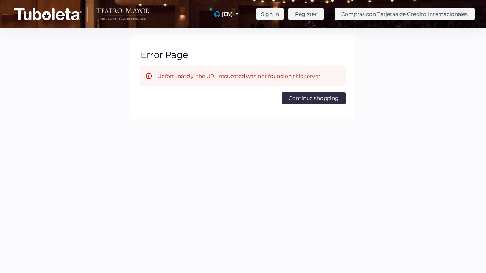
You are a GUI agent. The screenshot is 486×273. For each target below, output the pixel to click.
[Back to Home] (87, 14)
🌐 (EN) (226, 14)
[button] (405, 14)
